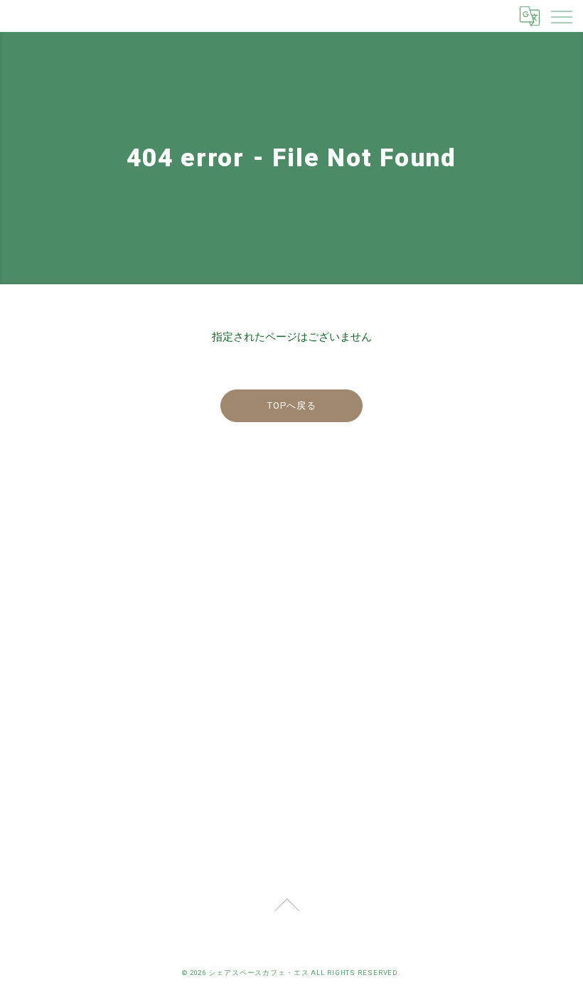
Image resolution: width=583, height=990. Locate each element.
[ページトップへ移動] (286, 912)
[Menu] (561, 15)
